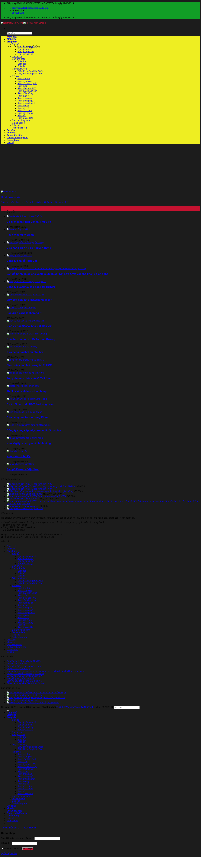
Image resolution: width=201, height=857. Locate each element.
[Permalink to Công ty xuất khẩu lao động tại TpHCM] (26, 281)
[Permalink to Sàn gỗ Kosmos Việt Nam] (20, 464)
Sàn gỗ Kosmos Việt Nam (23, 469)
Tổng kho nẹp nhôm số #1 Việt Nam (29, 378)
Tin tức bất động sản (17, 137)
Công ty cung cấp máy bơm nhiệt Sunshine (34, 430)
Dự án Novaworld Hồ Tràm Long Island (31, 404)
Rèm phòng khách (26, 103)
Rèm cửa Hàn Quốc (27, 83)
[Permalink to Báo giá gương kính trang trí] (21, 307)
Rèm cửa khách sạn (27, 91)
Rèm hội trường (25, 93)
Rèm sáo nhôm (25, 110)
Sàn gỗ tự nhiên (25, 49)
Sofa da (21, 66)
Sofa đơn (22, 61)
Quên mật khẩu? (9, 853)
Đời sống (11, 130)
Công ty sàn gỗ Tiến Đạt (22, 260)
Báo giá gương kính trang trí (24, 313)
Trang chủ (12, 37)
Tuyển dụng (13, 140)
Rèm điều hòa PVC (27, 88)
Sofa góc (22, 64)
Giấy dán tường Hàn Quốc (30, 71)
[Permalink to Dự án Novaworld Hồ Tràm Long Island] (27, 399)
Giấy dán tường (19, 69)
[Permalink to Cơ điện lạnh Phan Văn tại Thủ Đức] (25, 216)
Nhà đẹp (11, 133)
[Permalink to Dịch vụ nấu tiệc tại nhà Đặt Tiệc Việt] (25, 321)
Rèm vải (22, 115)
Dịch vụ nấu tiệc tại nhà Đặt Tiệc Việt (29, 325)
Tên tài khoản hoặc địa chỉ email (17, 838)
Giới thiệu (12, 39)
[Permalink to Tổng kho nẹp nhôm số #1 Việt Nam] (25, 373)
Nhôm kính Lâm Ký (18, 456)
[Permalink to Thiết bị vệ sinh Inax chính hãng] (23, 386)
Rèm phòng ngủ (25, 101)
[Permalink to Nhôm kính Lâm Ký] (17, 451)
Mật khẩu (6, 843)
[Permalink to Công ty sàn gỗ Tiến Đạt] (19, 255)
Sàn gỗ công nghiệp (27, 46)
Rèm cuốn (22, 86)
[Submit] (8, 710)
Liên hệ (10, 142)
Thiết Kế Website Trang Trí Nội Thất (74, 707)
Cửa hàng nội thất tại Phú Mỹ (25, 352)
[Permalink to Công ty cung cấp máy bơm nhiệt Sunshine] (29, 425)
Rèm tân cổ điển (25, 118)
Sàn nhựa (17, 56)
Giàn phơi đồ (18, 123)
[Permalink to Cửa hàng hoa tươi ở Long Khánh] (24, 412)
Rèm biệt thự (24, 78)
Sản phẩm (12, 42)
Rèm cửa (16, 76)
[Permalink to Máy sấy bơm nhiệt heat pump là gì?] (25, 294)
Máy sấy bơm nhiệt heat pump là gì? (29, 299)
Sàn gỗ (15, 44)
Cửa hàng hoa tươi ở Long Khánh (28, 417)
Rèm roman (23, 105)
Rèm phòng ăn (25, 98)
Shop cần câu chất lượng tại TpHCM (29, 365)
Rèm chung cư (25, 81)
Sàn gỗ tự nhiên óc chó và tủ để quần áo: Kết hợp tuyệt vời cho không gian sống (57, 273)
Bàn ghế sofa (18, 59)
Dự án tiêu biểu (14, 135)
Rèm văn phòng (25, 113)
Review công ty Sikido (20, 234)
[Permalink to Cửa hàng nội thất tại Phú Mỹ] (22, 347)
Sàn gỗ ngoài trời (26, 51)
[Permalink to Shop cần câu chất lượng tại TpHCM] (25, 360)
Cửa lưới (16, 125)
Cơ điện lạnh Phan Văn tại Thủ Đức (29, 221)
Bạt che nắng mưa (21, 120)
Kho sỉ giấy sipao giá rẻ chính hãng (29, 443)
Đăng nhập (27, 849)
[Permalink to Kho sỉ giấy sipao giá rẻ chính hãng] (25, 438)
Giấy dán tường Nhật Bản (30, 74)
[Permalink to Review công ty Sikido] (18, 229)
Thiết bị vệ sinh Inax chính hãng (27, 391)
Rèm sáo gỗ (23, 108)
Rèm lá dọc (23, 96)
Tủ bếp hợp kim (19, 128)
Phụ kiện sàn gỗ (25, 54)
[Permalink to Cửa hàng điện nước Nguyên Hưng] (25, 242)
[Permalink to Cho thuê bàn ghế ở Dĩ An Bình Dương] (27, 334)
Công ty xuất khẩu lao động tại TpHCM (31, 286)
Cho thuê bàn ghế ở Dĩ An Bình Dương (31, 339)
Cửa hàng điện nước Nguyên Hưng (29, 247)
